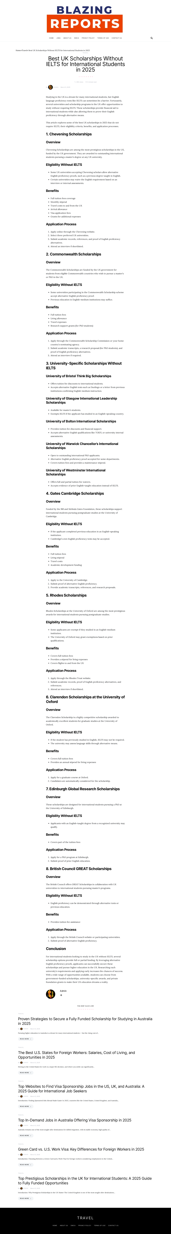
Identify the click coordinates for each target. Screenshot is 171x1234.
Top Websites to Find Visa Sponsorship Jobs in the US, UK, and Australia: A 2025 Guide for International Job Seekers (81, 1088)
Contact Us (117, 38)
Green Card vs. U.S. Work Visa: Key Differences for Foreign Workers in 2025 (81, 1149)
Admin (55, 87)
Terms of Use (103, 38)
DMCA (76, 38)
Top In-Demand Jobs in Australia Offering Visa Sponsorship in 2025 (74, 1120)
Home (51, 38)
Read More (24, 1039)
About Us (67, 38)
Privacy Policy (88, 38)
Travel (24, 50)
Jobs (58, 38)
